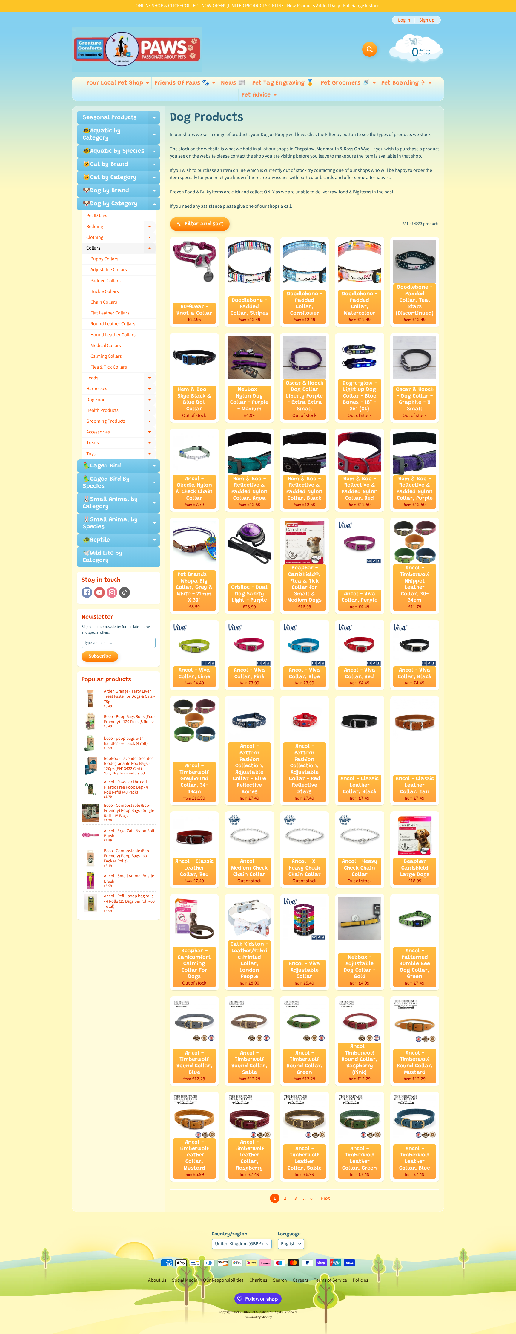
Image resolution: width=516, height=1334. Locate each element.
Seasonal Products (121, 119)
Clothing (121, 238)
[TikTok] (124, 592)
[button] (200, 224)
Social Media (184, 1280)
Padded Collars (105, 280)
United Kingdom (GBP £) (239, 1243)
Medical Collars (105, 345)
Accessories (121, 433)
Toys (121, 454)
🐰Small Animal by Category (121, 503)
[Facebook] (87, 592)
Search (280, 1280)
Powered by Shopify (258, 1317)
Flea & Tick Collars (108, 367)
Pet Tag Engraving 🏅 (283, 83)
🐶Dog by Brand (121, 192)
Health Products (121, 411)
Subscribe (100, 656)
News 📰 (233, 83)
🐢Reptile (121, 542)
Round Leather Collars (112, 323)
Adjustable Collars (108, 269)
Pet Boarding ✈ (407, 84)
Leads (121, 379)
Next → (328, 1198)
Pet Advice (260, 96)
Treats (121, 443)
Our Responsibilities (223, 1280)
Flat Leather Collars (109, 313)
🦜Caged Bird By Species (121, 483)
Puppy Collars (104, 259)
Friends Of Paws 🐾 (186, 84)
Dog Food (121, 400)
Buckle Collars (104, 291)
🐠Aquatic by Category (121, 135)
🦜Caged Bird (121, 468)
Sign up (426, 20)
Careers (300, 1280)
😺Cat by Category (121, 179)
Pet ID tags (96, 215)
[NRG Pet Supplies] (137, 49)
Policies (360, 1280)
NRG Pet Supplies (256, 1312)
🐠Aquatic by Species (121, 153)
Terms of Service (330, 1280)
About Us (157, 1280)
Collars (121, 249)
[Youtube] (99, 592)
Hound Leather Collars (113, 334)
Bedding (121, 227)
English (288, 1243)
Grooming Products (121, 422)
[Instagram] (112, 592)
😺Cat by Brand (121, 166)
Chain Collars (103, 302)
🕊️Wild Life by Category (102, 556)
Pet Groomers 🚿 (349, 84)
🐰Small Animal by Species (121, 524)
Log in (404, 20)
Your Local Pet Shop (118, 84)
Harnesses (121, 389)
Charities (258, 1280)
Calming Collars (106, 356)
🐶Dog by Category (121, 205)
